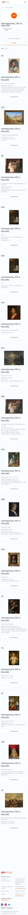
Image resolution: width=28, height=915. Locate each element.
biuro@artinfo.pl (5, 900)
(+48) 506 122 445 (19, 894)
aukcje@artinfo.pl (19, 896)
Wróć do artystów (9, 7)
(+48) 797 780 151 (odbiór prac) (19, 883)
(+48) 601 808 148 (19, 891)
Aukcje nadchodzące (14, 38)
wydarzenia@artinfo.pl (20, 888)
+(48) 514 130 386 (19, 886)
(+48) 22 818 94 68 (20, 879)
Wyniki (14, 43)
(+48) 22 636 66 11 (20, 881)
